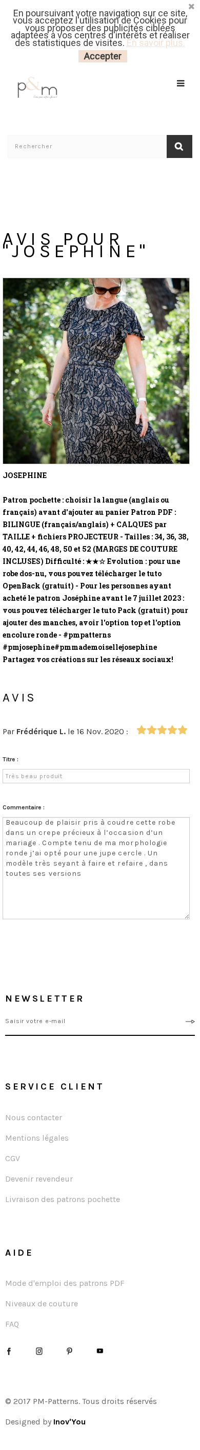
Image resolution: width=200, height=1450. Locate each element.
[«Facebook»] (9, 1350)
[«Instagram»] (39, 1350)
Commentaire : (24, 807)
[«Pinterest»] (69, 1350)
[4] (172, 730)
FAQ (12, 1324)
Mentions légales (37, 1138)
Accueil (18, 167)
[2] (151, 730)
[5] (182, 730)
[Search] (181, 96)
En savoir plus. (156, 42)
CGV (12, 1158)
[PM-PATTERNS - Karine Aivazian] (53, 88)
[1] (141, 730)
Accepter (103, 56)
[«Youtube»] (100, 1350)
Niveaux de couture (41, 1303)
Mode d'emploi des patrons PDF (65, 1283)
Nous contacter (33, 1117)
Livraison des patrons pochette (62, 1199)
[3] (162, 730)
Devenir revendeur (39, 1179)
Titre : (10, 759)
